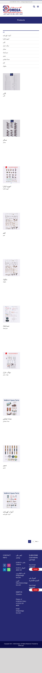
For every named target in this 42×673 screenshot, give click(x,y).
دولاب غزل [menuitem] (6, 45)
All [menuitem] (3, 32)
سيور (5, 465)
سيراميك (6, 326)
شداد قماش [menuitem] (6, 59)
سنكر (5, 140)
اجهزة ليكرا (7, 186)
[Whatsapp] (8, 569)
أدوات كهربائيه (8, 512)
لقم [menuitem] (4, 63)
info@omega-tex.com (26, 2)
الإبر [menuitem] (4, 42)
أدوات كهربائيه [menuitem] (7, 35)
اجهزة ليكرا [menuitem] (6, 39)
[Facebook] (4, 565)
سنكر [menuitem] (4, 49)
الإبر (4, 93)
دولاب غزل (7, 372)
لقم (4, 233)
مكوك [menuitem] (4, 66)
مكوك (5, 279)
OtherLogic (21, 645)
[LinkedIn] (4, 569)
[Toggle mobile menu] (38, 7)
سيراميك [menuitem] (5, 52)
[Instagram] (9, 565)
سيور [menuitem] (4, 56)
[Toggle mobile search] (34, 7)
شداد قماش (7, 419)
